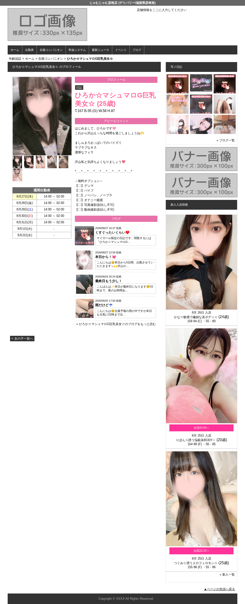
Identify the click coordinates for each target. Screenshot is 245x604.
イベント (121, 50)
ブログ (137, 50)
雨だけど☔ (104, 305)
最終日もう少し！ (108, 281)
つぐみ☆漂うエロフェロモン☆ (195, 563)
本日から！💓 (105, 257)
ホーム (15, 50)
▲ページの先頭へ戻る (219, 589)
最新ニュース (100, 50)
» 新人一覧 (227, 574)
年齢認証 (15, 58)
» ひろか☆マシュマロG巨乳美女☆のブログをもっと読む (116, 324)
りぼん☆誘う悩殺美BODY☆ (196, 440)
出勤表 (29, 50)
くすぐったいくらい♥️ (112, 232)
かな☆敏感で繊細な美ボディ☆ (195, 317)
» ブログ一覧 (226, 140)
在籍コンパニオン (51, 50)
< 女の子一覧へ (22, 338)
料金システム (77, 50)
